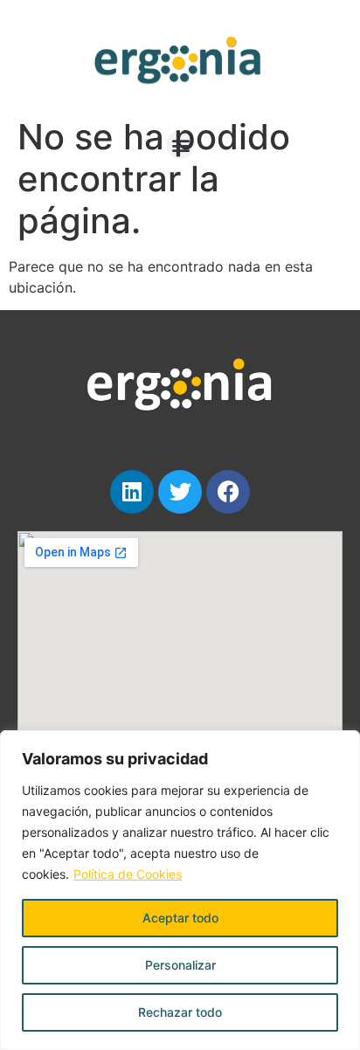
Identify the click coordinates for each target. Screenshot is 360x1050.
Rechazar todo (180, 1012)
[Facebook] (228, 492)
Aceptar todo (180, 917)
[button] (180, 144)
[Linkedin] (132, 492)
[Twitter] (180, 492)
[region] (180, 890)
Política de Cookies (127, 874)
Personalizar (180, 964)
